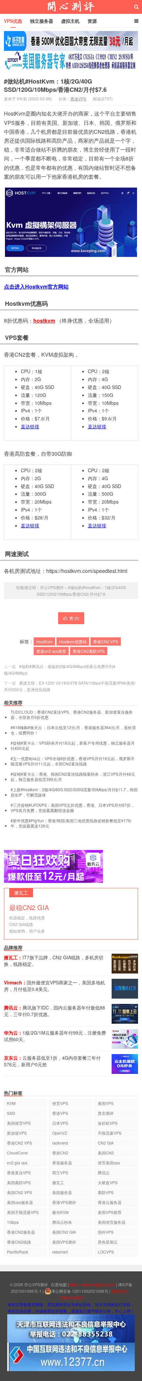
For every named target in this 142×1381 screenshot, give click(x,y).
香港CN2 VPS (105, 641)
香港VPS (78, 98)
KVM (11, 1103)
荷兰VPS (60, 1172)
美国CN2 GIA (64, 1232)
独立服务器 (41, 21)
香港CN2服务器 (21, 1232)
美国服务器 (62, 1192)
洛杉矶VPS (108, 1123)
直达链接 (30, 426)
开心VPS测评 (71, 7)
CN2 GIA (106, 1143)
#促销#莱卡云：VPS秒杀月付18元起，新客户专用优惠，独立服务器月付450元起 (73, 745)
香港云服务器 (110, 1202)
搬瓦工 (58, 1182)
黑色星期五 (108, 1242)
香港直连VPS (19, 1172)
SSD (11, 1113)
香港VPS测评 (64, 1202)
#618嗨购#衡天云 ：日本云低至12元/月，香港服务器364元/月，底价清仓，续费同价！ (73, 730)
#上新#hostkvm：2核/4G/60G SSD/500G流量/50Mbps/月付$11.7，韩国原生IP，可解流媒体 (74, 792)
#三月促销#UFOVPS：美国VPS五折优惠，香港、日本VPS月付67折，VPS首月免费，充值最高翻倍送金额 (73, 807)
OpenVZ (59, 1133)
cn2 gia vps (17, 1162)
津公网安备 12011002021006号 (79, 1291)
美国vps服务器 (20, 1202)
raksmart (60, 1252)
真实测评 (106, 1113)
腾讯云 (104, 1172)
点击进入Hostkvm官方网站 (36, 286)
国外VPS (106, 1232)
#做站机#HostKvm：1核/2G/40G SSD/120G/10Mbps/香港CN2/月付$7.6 (55, 85)
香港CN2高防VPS (89, 651)
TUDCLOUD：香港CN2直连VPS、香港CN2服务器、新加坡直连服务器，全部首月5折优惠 (72, 714)
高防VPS (106, 1192)
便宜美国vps (109, 1162)
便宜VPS (60, 1103)
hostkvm (44, 320)
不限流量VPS (110, 1133)
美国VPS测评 (64, 1242)
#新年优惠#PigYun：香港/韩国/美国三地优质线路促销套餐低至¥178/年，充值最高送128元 (71, 823)
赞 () (74, 618)
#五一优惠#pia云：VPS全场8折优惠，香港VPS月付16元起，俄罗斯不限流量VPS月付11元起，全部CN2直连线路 (73, 761)
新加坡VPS (17, 1133)
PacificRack (17, 1252)
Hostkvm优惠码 (73, 641)
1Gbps (13, 1222)
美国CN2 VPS (19, 1192)
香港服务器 (62, 1162)
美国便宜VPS (19, 1123)
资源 (92, 21)
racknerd (60, 1143)
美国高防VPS (19, 1182)
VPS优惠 (13, 21)
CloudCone (17, 1152)
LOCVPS (106, 1252)
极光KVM (60, 1212)
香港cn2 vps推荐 (51, 651)
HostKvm (44, 641)
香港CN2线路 (19, 1242)
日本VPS (60, 1123)
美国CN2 (106, 1152)
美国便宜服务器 (111, 1222)
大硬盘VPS (108, 1182)
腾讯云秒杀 (62, 1222)
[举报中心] (71, 1327)
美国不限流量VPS (23, 1212)
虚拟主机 (70, 21)
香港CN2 (60, 1152)
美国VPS (106, 1103)
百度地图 (59, 1284)
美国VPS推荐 (110, 1212)
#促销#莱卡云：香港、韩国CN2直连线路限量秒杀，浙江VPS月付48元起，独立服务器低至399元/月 (73, 776)
